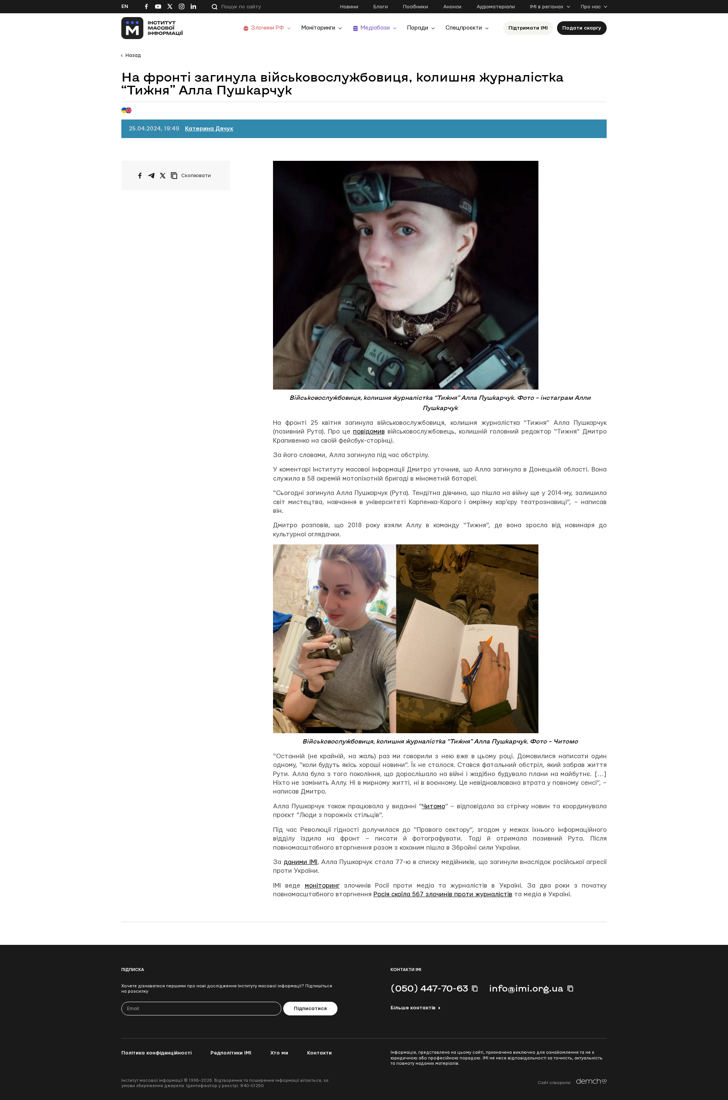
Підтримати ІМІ (528, 28)
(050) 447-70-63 (429, 988)
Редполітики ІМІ (230, 1053)
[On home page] (152, 28)
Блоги (380, 6)
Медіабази (375, 28)
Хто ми (279, 1053)
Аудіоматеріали (496, 6)
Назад (133, 55)
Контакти (319, 1053)
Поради (417, 28)
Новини (349, 6)
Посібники (415, 6)
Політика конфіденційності (156, 1053)
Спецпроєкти (464, 28)
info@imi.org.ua (526, 988)
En (124, 6)
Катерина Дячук (209, 129)
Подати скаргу (581, 28)
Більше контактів (413, 1007)
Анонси (452, 6)
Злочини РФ (267, 28)
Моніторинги (318, 28)
